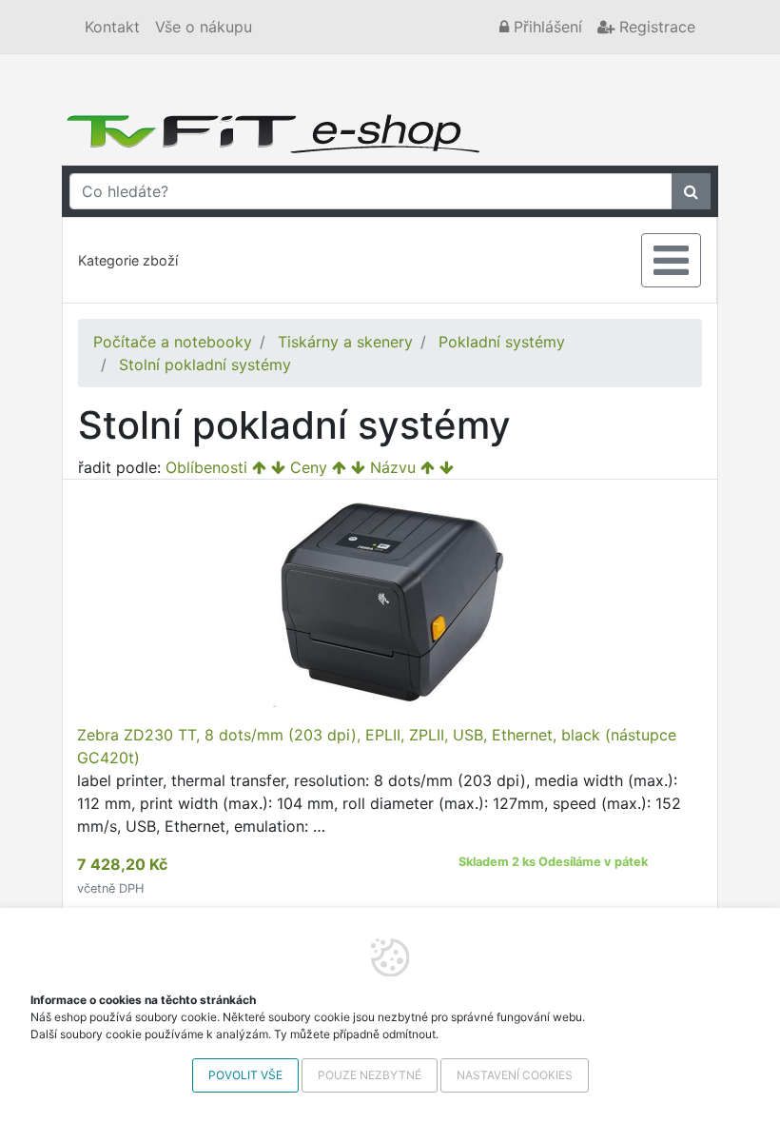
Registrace (654, 26)
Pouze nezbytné (369, 1075)
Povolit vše (245, 1075)
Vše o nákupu (203, 26)
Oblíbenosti (206, 467)
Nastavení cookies (515, 1075)
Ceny (308, 467)
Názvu (393, 467)
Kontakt (112, 26)
